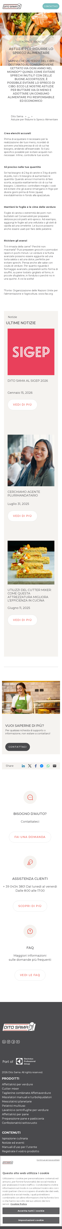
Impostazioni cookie (31, 1220)
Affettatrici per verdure (17, 1084)
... (29, 116)
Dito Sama (17, 116)
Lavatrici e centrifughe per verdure (25, 1110)
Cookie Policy (18, 1204)
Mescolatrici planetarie (17, 1101)
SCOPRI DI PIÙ (30, 906)
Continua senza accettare (48, 1160)
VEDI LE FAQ (30, 975)
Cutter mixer (10, 1088)
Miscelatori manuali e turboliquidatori (27, 1097)
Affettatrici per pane (15, 1114)
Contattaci (51, 6)
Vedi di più (22, 404)
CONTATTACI (18, 746)
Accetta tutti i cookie (31, 1210)
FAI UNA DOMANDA (30, 837)
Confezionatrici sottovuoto (19, 1122)
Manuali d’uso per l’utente (19, 1147)
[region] (31, 1191)
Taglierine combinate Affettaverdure (26, 1093)
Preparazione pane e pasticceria (23, 1118)
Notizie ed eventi (13, 1142)
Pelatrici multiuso (13, 1105)
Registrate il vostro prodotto (20, 1151)
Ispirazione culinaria (15, 1138)
